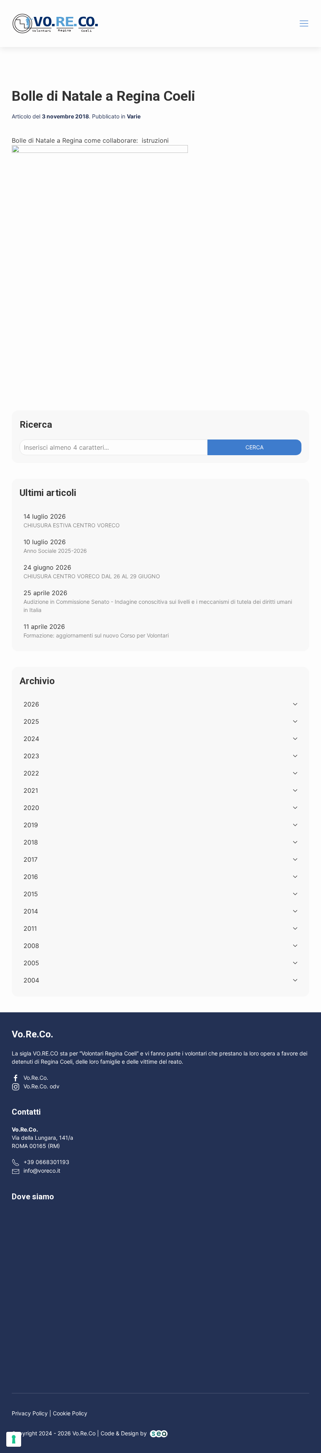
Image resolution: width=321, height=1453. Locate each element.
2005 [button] (31, 963)
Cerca (254, 447)
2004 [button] (31, 980)
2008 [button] (31, 946)
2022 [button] (31, 773)
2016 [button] (30, 877)
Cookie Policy (70, 1413)
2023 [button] (31, 756)
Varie (134, 116)
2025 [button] (31, 721)
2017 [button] (30, 859)
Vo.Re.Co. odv (41, 1086)
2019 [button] (30, 825)
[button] (304, 23)
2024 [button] (31, 739)
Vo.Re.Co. (35, 1077)
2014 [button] (30, 911)
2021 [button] (30, 790)
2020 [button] (31, 808)
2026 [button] (31, 704)
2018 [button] (30, 842)
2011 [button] (30, 928)
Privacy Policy (30, 1413)
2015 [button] (30, 894)
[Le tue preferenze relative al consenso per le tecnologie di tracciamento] (13, 1439)
